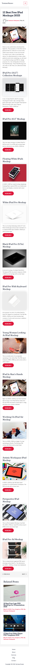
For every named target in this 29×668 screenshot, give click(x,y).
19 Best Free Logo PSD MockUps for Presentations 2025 (13, 605)
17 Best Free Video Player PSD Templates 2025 (13, 634)
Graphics (17, 609)
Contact (13, 660)
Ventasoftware (7, 3)
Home (13, 649)
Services (13, 655)
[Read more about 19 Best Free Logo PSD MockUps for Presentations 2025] (14, 593)
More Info (8, 110)
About (13, 652)
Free (13, 609)
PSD (22, 609)
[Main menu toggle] (25, 3)
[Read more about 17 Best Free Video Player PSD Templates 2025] (14, 623)
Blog (13, 658)
